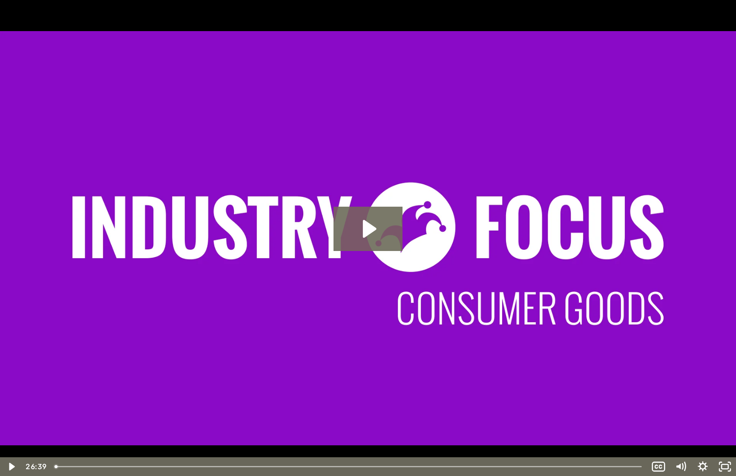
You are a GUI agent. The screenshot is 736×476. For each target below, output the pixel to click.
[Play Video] (11, 466)
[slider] (349, 466)
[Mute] (681, 466)
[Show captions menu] (658, 466)
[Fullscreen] (725, 466)
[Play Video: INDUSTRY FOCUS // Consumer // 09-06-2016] (368, 229)
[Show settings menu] (703, 466)
